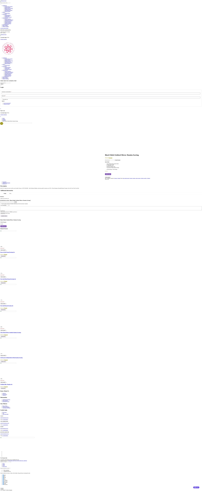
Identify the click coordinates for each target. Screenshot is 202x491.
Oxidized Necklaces (8, 22)
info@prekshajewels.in (4, 428)
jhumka (134, 178)
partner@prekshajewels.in (4, 423)
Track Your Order (5, 414)
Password (4, 95)
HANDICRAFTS (6, 24)
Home (4, 118)
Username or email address (6, 91)
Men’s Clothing (5, 25)
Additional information (6, 182)
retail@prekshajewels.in (4, 417)
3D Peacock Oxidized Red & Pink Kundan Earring (11, 357)
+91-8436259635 (5, 419)
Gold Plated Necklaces (8, 20)
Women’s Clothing (6, 26)
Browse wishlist (3, 355)
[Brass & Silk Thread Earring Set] (8, 231)
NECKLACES (5, 70)
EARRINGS (5, 5)
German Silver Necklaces (9, 19)
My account (4, 412)
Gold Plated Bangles (8, 69)
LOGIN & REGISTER (4, 28)
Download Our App (6, 401)
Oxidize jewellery (144, 178)
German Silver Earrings (8, 6)
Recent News (5, 394)
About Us (4, 393)
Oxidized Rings (7, 13)
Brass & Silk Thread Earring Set (7, 252)
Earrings (4, 119)
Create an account (7, 104)
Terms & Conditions (6, 406)
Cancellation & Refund (6, 407)
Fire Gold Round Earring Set (6, 305)
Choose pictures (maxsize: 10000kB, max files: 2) (8, 211)
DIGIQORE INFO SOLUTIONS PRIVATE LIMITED (17, 460)
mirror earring (138, 178)
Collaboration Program (6, 399)
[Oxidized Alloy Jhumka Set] (8, 363)
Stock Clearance (5, 400)
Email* (16, 202)
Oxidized (4, 120)
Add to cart (108, 174)
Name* (16, 201)
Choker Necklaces (8, 18)
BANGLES (5, 14)
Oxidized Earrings (8, 9)
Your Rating (2, 205)
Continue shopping (3, 39)
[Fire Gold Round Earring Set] (8, 284)
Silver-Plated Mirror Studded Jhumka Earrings (10, 332)
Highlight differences (7, 471)
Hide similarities (6, 470)
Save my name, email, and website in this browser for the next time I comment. (15, 203)
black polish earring (126, 178)
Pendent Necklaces (8, 23)
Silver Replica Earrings (8, 10)
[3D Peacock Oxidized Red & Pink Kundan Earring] (8, 338)
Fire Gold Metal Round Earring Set (8, 279)
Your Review (2, 210)
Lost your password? (7, 103)
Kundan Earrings (7, 7)
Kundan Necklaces (8, 21)
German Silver (7, 16)
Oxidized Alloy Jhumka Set (6, 384)
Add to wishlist (107, 177)
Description (4, 181)
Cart (3, 413)
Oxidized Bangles (8, 15)
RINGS (4, 12)
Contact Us (4, 395)
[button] (0, 35)
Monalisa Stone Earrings (9, 8)
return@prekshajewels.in (4, 433)
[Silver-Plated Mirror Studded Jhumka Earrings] (8, 311)
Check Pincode (117, 160)
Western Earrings (7, 11)
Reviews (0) (5, 183)
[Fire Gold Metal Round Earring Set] (8, 257)
